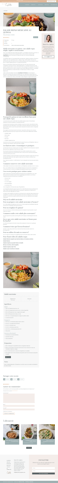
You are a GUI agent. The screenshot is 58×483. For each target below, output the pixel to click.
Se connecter (54, 4)
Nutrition (40, 4)
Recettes (47, 4)
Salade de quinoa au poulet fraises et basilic (13, 242)
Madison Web (21, 481)
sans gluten (14, 45)
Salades (13, 34)
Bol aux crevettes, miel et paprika (11, 244)
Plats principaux (7, 34)
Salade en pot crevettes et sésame (11, 248)
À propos (27, 4)
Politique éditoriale (29, 481)
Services (33, 4)
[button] (3, 37)
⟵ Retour (5, 10)
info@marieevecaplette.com (19, 472)
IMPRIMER (36, 37)
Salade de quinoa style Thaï (9, 246)
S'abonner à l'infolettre (8, 411)
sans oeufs (22, 45)
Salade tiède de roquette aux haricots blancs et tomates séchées (18, 239)
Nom (4, 404)
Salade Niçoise (6, 240)
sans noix (18, 45)
